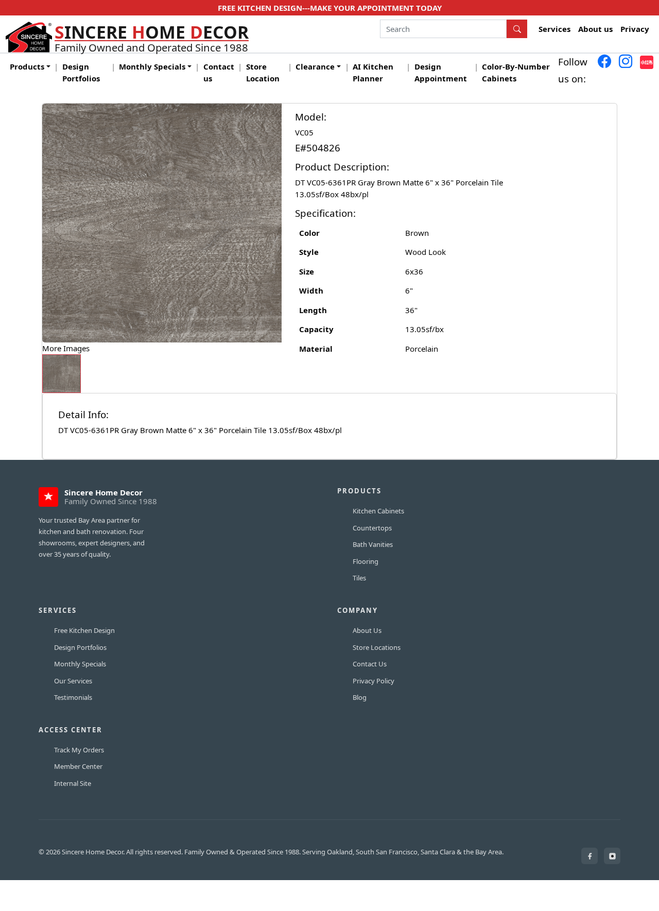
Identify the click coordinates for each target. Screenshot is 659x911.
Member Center (78, 766)
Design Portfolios (81, 72)
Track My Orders (79, 749)
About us (595, 29)
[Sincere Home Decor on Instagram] (612, 856)
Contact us (218, 72)
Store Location (263, 72)
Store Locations (377, 647)
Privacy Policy (373, 680)
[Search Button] (517, 29)
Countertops (372, 527)
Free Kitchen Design (84, 630)
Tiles (359, 577)
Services (554, 29)
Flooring (365, 561)
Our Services (73, 680)
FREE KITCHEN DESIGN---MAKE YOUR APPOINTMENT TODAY (330, 8)
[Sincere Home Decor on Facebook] (589, 856)
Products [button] (27, 66)
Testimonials (73, 697)
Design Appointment (440, 72)
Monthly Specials (80, 663)
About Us (367, 630)
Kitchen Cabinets (378, 510)
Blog (360, 697)
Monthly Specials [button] (152, 66)
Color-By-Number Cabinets (516, 72)
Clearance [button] (315, 66)
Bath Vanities (373, 544)
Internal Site (72, 783)
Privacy (634, 29)
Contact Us (370, 663)
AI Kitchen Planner (373, 72)
